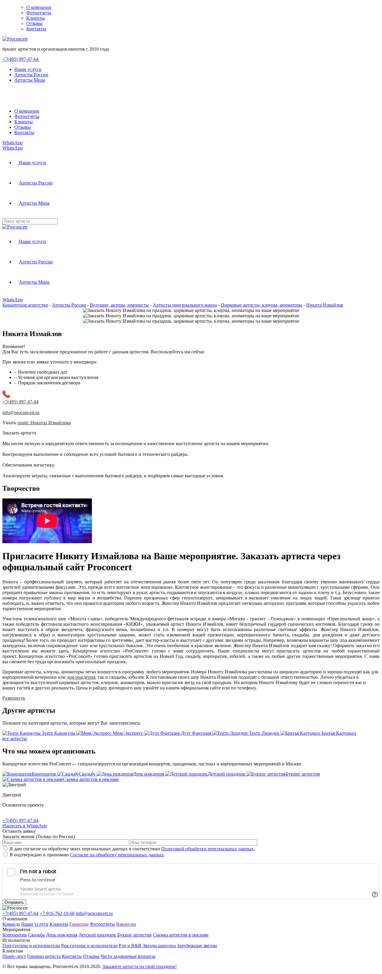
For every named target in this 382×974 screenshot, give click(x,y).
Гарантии (79, 924)
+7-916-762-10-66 (57, 913)
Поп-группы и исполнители (31, 945)
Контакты (36, 28)
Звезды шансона (159, 945)
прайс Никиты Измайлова (44, 422)
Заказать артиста (19, 432)
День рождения (61, 934)
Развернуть (13, 697)
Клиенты (35, 18)
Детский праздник (97, 934)
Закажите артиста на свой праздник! (139, 966)
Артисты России (31, 74)
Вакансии (126, 924)
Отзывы (34, 23)
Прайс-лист (14, 956)
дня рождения (81, 677)
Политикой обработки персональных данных (207, 848)
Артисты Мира (29, 80)
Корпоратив (14, 934)
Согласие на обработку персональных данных (117, 854)
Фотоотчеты (38, 12)
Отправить (14, 902)
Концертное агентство (25, 304)
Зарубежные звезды (197, 945)
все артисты (14, 738)
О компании (38, 7)
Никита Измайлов (324, 304)
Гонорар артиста (44, 956)
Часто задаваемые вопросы (128, 956)
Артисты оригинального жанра (185, 304)
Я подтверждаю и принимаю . (87, 854)
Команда (11, 924)
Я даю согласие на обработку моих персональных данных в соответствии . (132, 848)
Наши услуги (27, 69)
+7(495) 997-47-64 (21, 59)
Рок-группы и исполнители (89, 945)
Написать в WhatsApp (24, 825)
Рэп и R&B (130, 945)
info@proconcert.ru (94, 913)
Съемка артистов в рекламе (181, 934)
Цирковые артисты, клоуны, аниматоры (261, 304)
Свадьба (36, 934)
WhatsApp (12, 142)
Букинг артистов (134, 934)
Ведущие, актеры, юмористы (119, 304)
